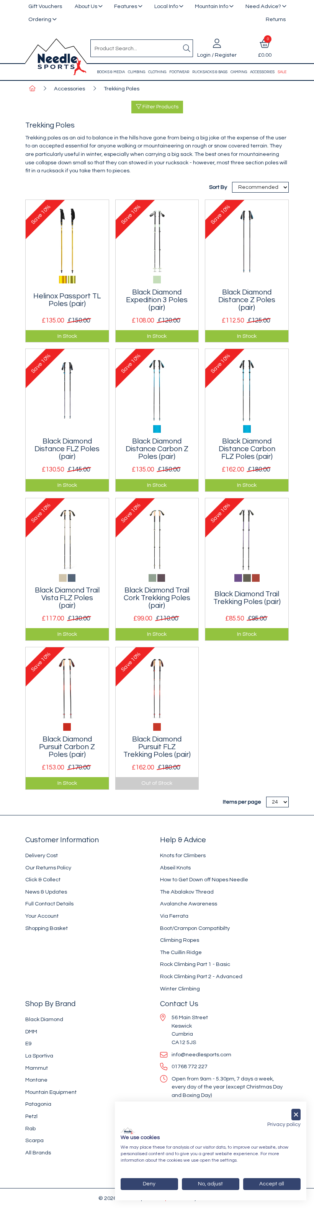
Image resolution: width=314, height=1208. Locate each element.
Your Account (42, 916)
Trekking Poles (121, 89)
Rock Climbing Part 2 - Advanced (201, 976)
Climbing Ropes (179, 940)
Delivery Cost (41, 855)
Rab (30, 1128)
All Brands (38, 1153)
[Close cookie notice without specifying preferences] (296, 1115)
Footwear (179, 72)
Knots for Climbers (183, 855)
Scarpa (34, 1140)
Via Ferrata (174, 916)
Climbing (136, 72)
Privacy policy (284, 1124)
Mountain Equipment (51, 1092)
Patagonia (38, 1104)
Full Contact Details (49, 904)
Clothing (157, 72)
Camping (239, 72)
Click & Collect (43, 879)
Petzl (31, 1116)
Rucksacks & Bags (209, 72)
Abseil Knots (175, 868)
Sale (282, 72)
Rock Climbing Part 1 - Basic (195, 964)
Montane (36, 1080)
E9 (28, 1043)
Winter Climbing (180, 989)
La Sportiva (39, 1056)
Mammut (36, 1068)
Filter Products (159, 107)
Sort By (218, 187)
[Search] (186, 48)
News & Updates (46, 892)
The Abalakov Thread (187, 892)
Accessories (262, 72)
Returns (276, 19)
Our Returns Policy (48, 868)
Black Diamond (44, 1019)
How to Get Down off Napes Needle (204, 879)
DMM (31, 1031)
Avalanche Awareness (188, 904)
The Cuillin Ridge (181, 952)
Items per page (242, 802)
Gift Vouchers (45, 6)
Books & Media (111, 72)
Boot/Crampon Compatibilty (195, 928)
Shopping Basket (46, 928)
